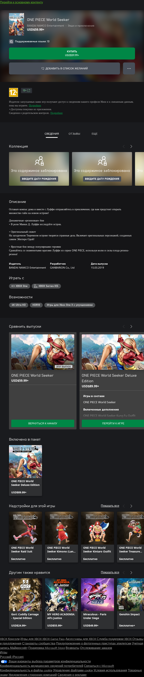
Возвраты (72, 648)
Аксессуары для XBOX (81, 639)
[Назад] (124, 146)
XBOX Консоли (10, 639)
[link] (25, 470)
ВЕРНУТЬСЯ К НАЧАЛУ (42, 423)
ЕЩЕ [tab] (95, 133)
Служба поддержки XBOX (114, 639)
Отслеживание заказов (96, 648)
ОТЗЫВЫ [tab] (74, 133)
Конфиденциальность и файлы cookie (26, 670)
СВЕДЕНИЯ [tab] (52, 133)
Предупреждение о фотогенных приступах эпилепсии (93, 643)
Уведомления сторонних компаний (32, 675)
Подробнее (35, 105)
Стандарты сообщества (38, 643)
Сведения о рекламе (72, 675)
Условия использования (110, 670)
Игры (3, 652)
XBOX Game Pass (53, 639)
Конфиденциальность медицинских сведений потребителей (41, 666)
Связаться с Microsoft (99, 666)
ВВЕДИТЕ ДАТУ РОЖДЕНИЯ (39, 179)
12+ (24, 90)
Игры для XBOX (31, 639)
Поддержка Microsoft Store (46, 648)
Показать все (110, 506)
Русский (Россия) (12, 657)
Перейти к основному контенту (21, 2)
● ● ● (129, 68)
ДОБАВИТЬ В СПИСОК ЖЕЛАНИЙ (67, 68)
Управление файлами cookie (73, 670)
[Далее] (131, 146)
